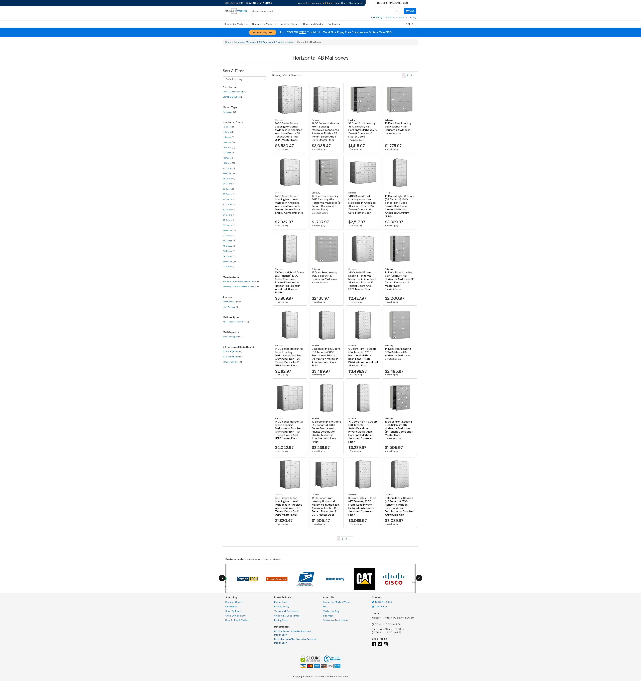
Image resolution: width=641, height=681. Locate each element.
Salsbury (352, 120)
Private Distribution (234, 91)
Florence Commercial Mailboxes (241, 281)
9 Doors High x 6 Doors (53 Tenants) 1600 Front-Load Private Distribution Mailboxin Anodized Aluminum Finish (326, 357)
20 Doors (229, 168)
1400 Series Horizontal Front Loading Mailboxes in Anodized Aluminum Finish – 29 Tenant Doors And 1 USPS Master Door (325, 131)
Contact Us (403, 17)
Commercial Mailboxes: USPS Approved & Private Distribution (264, 42)
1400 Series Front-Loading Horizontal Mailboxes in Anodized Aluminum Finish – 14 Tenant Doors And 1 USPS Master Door (325, 506)
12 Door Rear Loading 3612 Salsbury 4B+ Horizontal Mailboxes (325, 276)
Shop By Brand (233, 611)
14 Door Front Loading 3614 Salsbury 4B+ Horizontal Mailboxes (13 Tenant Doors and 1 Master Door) (399, 279)
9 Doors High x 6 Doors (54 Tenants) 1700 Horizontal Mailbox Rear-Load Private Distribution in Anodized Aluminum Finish (363, 357)
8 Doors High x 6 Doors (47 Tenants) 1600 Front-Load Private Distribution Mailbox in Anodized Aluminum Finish (362, 506)
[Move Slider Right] (419, 578)
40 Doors (229, 230)
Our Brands (334, 24)
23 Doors (229, 178)
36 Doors (229, 225)
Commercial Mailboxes (264, 24)
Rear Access (231, 307)
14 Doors (229, 147)
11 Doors (228, 132)
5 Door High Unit (232, 351)
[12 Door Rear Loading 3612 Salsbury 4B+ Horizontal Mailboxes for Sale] (327, 248)
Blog (414, 17)
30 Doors (229, 204)
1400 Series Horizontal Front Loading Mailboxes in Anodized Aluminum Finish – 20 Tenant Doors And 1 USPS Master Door (289, 357)
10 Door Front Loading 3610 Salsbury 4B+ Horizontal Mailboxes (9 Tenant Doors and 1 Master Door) (362, 129)
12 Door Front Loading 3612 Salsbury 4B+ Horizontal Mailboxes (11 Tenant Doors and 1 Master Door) (326, 202)
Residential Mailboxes (236, 24)
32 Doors (229, 209)
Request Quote (233, 601)
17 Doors (228, 152)
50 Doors (229, 251)
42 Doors (229, 235)
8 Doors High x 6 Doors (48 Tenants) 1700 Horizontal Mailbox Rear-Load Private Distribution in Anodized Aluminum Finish (399, 506)
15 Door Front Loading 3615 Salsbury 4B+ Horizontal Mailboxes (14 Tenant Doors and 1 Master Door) (399, 428)
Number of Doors (233, 122)
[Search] (396, 10)
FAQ (325, 606)
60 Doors (229, 261)
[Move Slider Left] (222, 578)
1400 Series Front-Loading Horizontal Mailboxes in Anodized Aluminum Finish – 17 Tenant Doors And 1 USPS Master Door (288, 506)
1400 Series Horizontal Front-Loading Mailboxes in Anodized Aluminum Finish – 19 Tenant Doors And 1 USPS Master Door (289, 430)
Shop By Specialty (235, 615)
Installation (231, 606)
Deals (409, 24)
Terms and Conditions (286, 611)
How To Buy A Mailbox (237, 620)
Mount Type (230, 107)
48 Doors (229, 246)
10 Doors (228, 126)
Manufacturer (231, 277)
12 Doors (228, 137)
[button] (410, 11)
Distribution (230, 87)
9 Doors (228, 266)
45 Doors (229, 240)
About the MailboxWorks (336, 601)
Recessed (230, 112)
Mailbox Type (231, 317)
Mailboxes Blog (331, 611)
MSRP (302, 32)
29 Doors (229, 199)
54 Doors (229, 256)
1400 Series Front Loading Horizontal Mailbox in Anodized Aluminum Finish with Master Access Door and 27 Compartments (289, 204)
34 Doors (229, 215)
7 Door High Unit (232, 362)
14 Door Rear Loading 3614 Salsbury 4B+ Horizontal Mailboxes (398, 352)
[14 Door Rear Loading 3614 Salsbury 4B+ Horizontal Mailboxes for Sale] (400, 325)
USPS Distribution (233, 97)
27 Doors (229, 189)
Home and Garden (313, 24)
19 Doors (229, 163)
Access (227, 297)
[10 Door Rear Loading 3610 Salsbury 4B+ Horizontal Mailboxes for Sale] (400, 99)
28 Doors (229, 194)
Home (228, 42)
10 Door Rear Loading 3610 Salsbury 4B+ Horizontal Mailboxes (398, 126)
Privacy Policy (281, 606)
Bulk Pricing (376, 17)
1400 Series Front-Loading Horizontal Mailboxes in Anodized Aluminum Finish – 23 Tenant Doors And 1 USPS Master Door (362, 281)
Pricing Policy (281, 620)
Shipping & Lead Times (286, 615)
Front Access (232, 301)
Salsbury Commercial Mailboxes (241, 286)
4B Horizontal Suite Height (238, 347)
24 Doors (229, 183)
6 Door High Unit (232, 356)
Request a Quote (263, 32)
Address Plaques (290, 24)
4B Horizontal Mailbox (236, 321)
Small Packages (232, 336)
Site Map (328, 615)
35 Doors (229, 220)
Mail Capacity (231, 332)
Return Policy (281, 601)
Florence (278, 120)
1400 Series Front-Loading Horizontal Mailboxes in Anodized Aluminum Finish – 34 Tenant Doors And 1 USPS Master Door (288, 131)
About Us (389, 17)
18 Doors (228, 158)
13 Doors (229, 142)
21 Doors (229, 173)
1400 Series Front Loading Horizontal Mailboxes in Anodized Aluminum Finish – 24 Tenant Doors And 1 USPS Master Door (362, 204)
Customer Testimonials (335, 620)
